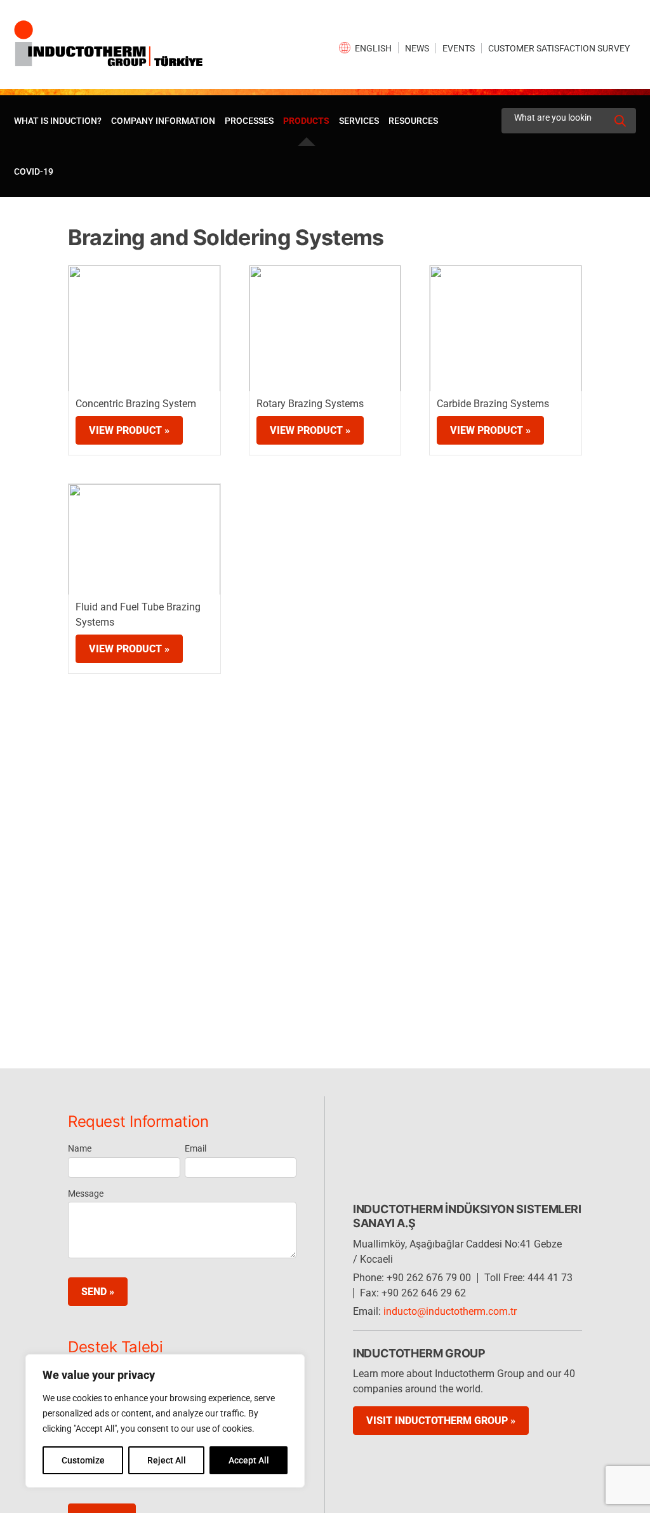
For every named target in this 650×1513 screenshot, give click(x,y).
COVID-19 (33, 171)
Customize (83, 1460)
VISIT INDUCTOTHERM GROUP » (440, 1421)
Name (79, 1148)
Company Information (163, 121)
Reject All (166, 1460)
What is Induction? (58, 121)
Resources (413, 121)
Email (195, 1148)
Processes (249, 121)
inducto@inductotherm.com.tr (450, 1311)
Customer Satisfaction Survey (559, 48)
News (417, 48)
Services (359, 121)
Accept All (249, 1460)
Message (85, 1193)
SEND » (97, 1292)
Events (458, 48)
